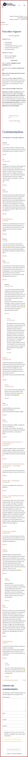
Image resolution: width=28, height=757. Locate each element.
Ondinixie (5, 358)
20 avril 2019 (5, 220)
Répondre (5, 154)
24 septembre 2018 (9, 386)
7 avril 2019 (5, 240)
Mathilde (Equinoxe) (8, 641)
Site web (5, 726)
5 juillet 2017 (5, 551)
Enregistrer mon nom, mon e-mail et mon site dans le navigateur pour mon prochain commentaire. (14, 734)
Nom (4, 713)
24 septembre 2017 (7, 497)
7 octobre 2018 (6, 262)
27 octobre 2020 (6, 161)
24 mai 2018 (5, 405)
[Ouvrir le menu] (19, 5)
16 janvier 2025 (6, 144)
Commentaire (6, 697)
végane (6, 24)
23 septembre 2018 (7, 359)
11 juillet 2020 (5, 191)
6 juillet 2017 (7, 580)
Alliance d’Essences (7, 219)
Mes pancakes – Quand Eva (9, 531)
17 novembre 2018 (9, 286)
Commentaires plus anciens (10, 680)
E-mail (5, 719)
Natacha (5, 549)
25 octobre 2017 (6, 482)
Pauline (8, 318)
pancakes (3, 24)
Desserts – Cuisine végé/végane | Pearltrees (13, 495)
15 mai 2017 (5, 607)
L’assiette (25, 16)
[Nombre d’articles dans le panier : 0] (24, 5)
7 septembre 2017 (6, 533)
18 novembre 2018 (11, 320)
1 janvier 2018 (5, 467)
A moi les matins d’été (14, 120)
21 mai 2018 (5, 421)
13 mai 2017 (5, 643)
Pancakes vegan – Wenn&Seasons (11, 480)
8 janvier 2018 (6, 445)
